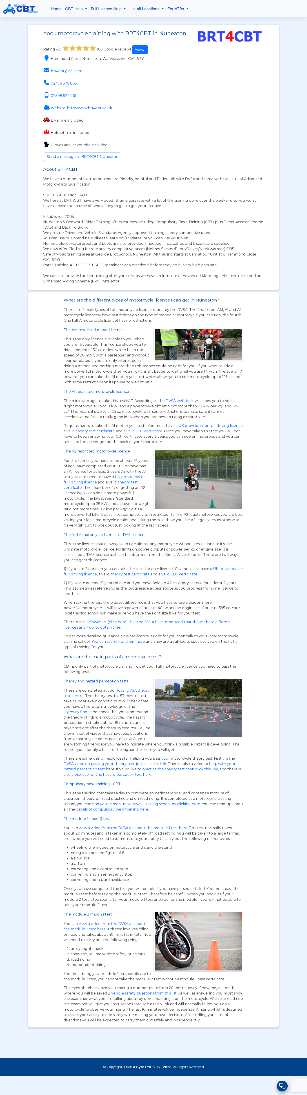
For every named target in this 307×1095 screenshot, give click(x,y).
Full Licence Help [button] (107, 8)
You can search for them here (118, 641)
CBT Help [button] (74, 8)
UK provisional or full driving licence (210, 426)
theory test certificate (96, 431)
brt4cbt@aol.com (66, 71)
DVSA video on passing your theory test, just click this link (115, 764)
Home (56, 8)
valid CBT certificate (144, 431)
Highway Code (77, 712)
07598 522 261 (63, 96)
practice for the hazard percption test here (112, 774)
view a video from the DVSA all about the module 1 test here (133, 828)
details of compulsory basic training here (112, 809)
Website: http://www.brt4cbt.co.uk (81, 108)
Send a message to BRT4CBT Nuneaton (82, 157)
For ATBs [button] (176, 8)
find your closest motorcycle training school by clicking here (146, 804)
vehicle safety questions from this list (144, 993)
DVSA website (178, 401)
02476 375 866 (64, 83)
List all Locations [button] (144, 8)
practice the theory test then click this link (180, 769)
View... (140, 49)
